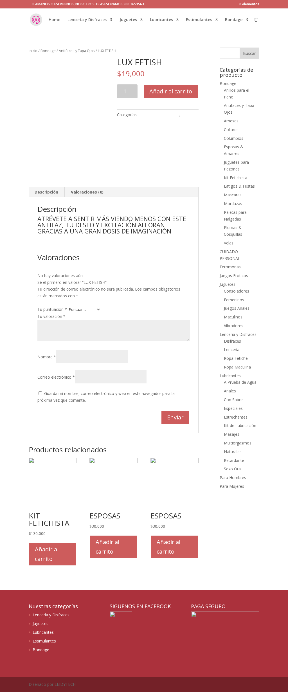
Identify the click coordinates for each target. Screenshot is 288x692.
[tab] (46, 192)
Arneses (231, 120)
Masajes (231, 434)
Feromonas (230, 266)
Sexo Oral (233, 468)
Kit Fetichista (235, 177)
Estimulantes (199, 20)
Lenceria (231, 349)
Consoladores (236, 291)
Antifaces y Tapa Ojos (77, 50)
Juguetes (128, 20)
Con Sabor (233, 399)
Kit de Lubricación (240, 425)
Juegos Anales (236, 308)
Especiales (233, 408)
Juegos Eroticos (234, 275)
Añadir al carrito (170, 91)
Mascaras (233, 194)
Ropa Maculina (237, 367)
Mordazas (233, 203)
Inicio (33, 50)
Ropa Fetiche (236, 358)
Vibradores (233, 325)
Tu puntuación (52, 309)
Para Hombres (233, 477)
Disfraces (232, 341)
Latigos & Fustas (239, 186)
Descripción (46, 192)
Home (54, 20)
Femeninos (234, 299)
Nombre (46, 357)
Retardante (234, 460)
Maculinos (233, 317)
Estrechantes (236, 417)
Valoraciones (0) (87, 192)
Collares (231, 129)
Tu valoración (51, 316)
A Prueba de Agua (240, 382)
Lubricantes (161, 20)
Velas (228, 243)
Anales (230, 391)
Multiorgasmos (237, 443)
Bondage (233, 20)
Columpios (233, 138)
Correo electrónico (56, 377)
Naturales (233, 451)
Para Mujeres (232, 486)
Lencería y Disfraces (87, 20)
